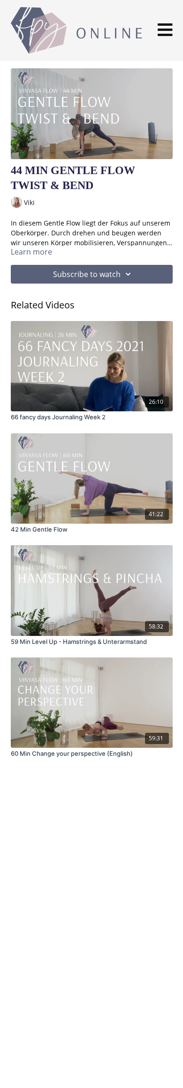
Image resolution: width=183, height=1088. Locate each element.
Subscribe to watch (87, 274)
